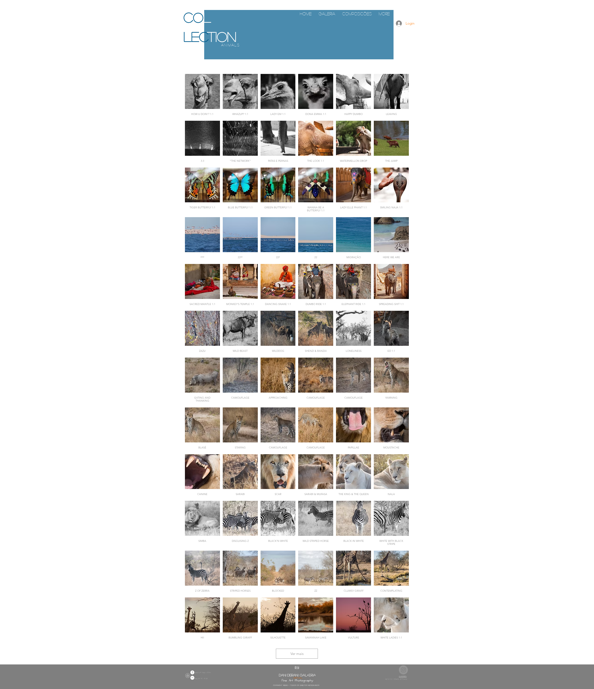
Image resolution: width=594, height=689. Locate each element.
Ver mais (297, 653)
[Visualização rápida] (202, 91)
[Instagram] (403, 669)
